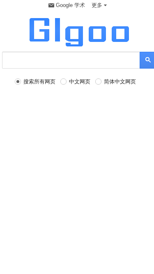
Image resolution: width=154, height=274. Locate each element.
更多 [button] (97, 5)
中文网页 (79, 81)
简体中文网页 (120, 81)
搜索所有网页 (39, 81)
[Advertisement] (77, 167)
